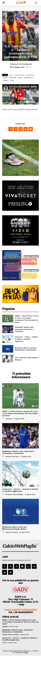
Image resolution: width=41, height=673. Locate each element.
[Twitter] (15, 129)
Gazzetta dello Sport (12, 456)
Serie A (11, 42)
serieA (5, 77)
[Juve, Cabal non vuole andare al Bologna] (7, 358)
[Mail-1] (4, 572)
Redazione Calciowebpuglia (21, 64)
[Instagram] (16, 566)
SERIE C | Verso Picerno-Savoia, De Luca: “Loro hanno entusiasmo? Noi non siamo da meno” (27, 319)
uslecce (5, 80)
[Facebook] (10, 129)
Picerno (5, 626)
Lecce (21, 42)
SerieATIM (12, 77)
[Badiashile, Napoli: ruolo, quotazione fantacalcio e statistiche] (7, 329)
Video (30, 42)
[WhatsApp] (20, 129)
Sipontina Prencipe (11, 532)
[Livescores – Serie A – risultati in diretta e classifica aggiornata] (7, 339)
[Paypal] (10, 572)
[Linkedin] (25, 129)
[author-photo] (3, 418)
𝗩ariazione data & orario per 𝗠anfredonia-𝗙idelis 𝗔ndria (26, 349)
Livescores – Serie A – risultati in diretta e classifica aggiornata (26, 339)
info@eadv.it (29, 609)
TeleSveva (8, 419)
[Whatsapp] (28, 566)
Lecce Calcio (19, 75)
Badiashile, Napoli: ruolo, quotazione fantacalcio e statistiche (24, 329)
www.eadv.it (12, 609)
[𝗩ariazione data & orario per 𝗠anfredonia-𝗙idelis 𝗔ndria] (7, 349)
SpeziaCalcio (28, 77)
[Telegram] (30, 129)
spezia (20, 77)
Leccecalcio (30, 75)
